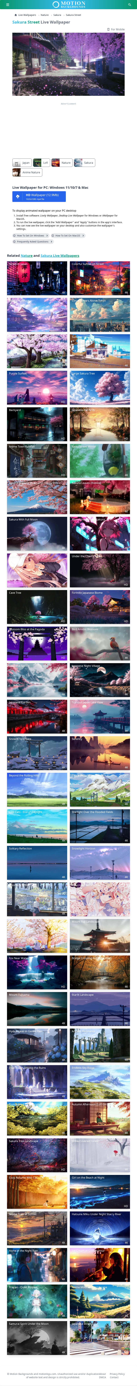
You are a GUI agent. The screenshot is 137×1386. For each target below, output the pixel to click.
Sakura (57, 15)
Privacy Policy (117, 1372)
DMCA (102, 1375)
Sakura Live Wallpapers (60, 255)
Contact (114, 1375)
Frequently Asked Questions (32, 241)
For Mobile (118, 29)
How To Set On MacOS (67, 235)
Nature (45, 15)
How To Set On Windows (30, 235)
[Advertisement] (68, 128)
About (102, 1372)
